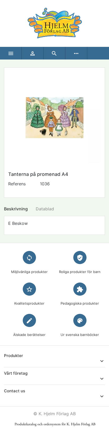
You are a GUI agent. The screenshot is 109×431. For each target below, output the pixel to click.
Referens (17, 183)
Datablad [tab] (45, 208)
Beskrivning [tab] (16, 208)
